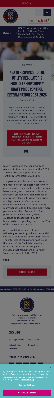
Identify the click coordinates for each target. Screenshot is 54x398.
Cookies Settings (27, 385)
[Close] (51, 367)
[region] (27, 381)
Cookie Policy (27, 379)
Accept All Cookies (27, 393)
